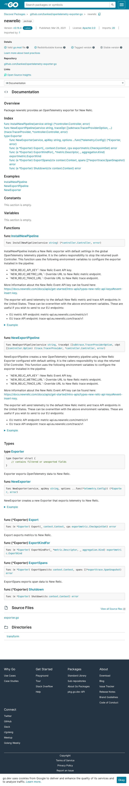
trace (38, 348)
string (53, 242)
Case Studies (11, 681)
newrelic (92, 14)
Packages (74, 669)
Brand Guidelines (108, 697)
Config (101, 488)
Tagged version (83, 47)
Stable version (111, 47)
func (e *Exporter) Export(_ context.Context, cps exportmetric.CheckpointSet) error (63, 148)
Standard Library (77, 675)
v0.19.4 (13, 27)
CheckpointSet (98, 526)
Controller (84, 242)
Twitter (8, 715)
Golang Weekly (12, 742)
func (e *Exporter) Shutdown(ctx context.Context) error (45, 168)
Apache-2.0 (88, 27)
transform (13, 636)
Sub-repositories (77, 681)
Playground (42, 675)
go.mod (17, 47)
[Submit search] (113, 5)
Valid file (16, 47)
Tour (38, 681)
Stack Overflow (44, 686)
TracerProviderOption (98, 344)
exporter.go (11, 617)
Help (38, 691)
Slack (7, 726)
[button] (5, 47)
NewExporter (12, 190)
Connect (10, 709)
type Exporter (13, 136)
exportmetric (80, 526)
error (96, 242)
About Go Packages (79, 686)
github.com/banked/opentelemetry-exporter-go (56, 14)
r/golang (8, 732)
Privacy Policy (65, 765)
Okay (121, 780)
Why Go (9, 669)
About (103, 669)
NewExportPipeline (16, 186)
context (48, 526)
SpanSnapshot (112, 569)
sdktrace (78, 344)
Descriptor (70, 549)
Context (59, 526)
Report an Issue (65, 770)
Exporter (17, 451)
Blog (101, 681)
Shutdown (36, 589)
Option (27, 348)
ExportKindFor (39, 543)
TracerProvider (53, 348)
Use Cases (10, 675)
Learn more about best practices (22, 52)
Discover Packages (14, 14)
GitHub (8, 721)
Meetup (8, 737)
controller (69, 242)
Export (33, 520)
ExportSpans (38, 563)
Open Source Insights (19, 74)
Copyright (65, 755)
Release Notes (107, 691)
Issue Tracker (106, 686)
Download (104, 675)
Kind (101, 549)
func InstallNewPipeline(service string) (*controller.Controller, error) (47, 124)
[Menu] (64, 82)
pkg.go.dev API (76, 691)
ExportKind (15, 553)
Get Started (44, 669)
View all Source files (111, 608)
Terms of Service (65, 760)
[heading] (14, 4)
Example (13, 325)
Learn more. (33, 781)
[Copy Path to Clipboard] (99, 14)
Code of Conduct (108, 702)
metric (58, 549)
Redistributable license (50, 47)
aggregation (89, 549)
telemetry (90, 488)
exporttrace (95, 569)
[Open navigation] (121, 4)
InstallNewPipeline (15, 182)
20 (109, 27)
